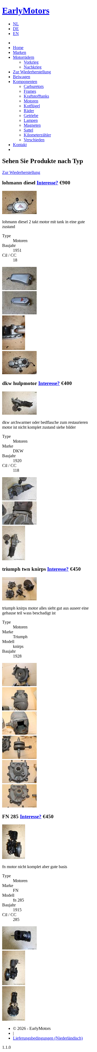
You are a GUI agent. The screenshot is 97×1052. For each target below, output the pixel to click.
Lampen (31, 120)
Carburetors (34, 86)
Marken (19, 52)
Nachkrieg (32, 67)
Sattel (28, 130)
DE (16, 28)
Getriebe (31, 115)
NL (16, 24)
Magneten (32, 125)
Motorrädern (23, 57)
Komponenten (25, 81)
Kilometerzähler (37, 135)
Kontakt (20, 144)
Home (18, 47)
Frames (30, 91)
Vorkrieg (31, 62)
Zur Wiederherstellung (32, 72)
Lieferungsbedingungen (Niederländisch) (48, 1038)
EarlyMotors (25, 10)
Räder (29, 110)
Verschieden (34, 139)
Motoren (31, 101)
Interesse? (47, 182)
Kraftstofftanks (36, 96)
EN (16, 33)
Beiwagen (21, 76)
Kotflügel (32, 106)
